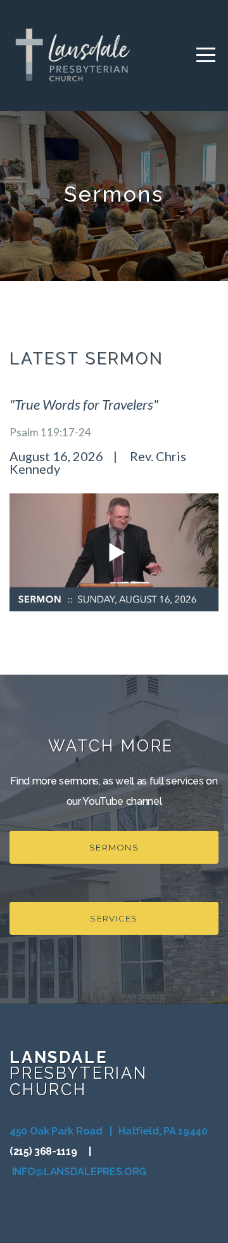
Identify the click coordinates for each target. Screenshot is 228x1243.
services (113, 918)
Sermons (114, 847)
